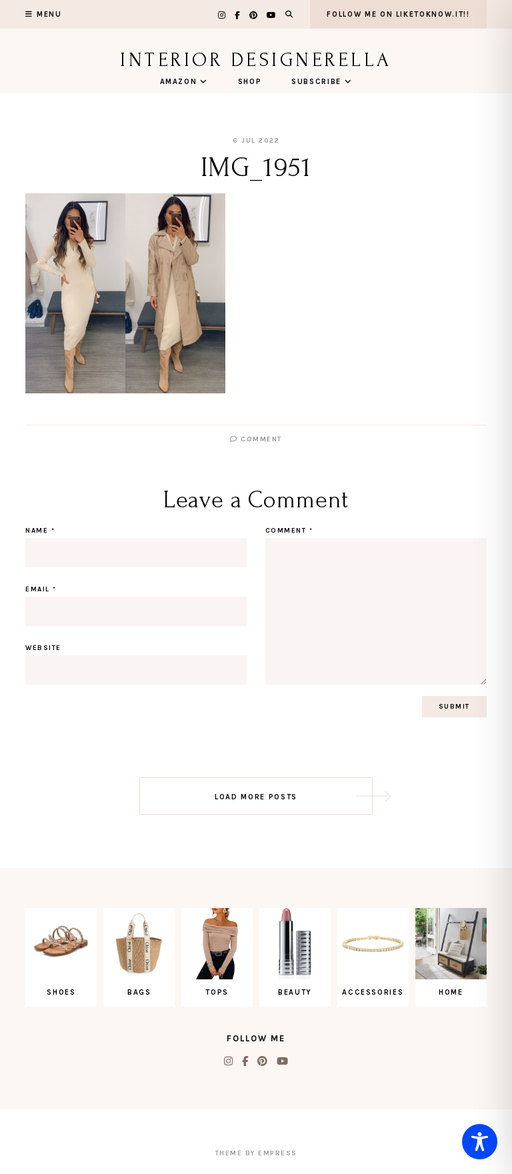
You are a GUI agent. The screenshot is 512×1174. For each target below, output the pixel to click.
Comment (260, 439)
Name (40, 531)
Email (41, 589)
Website (43, 648)
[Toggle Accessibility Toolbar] (480, 1142)
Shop (250, 81)
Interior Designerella (256, 60)
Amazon (178, 81)
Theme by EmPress (256, 1153)
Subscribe (316, 81)
